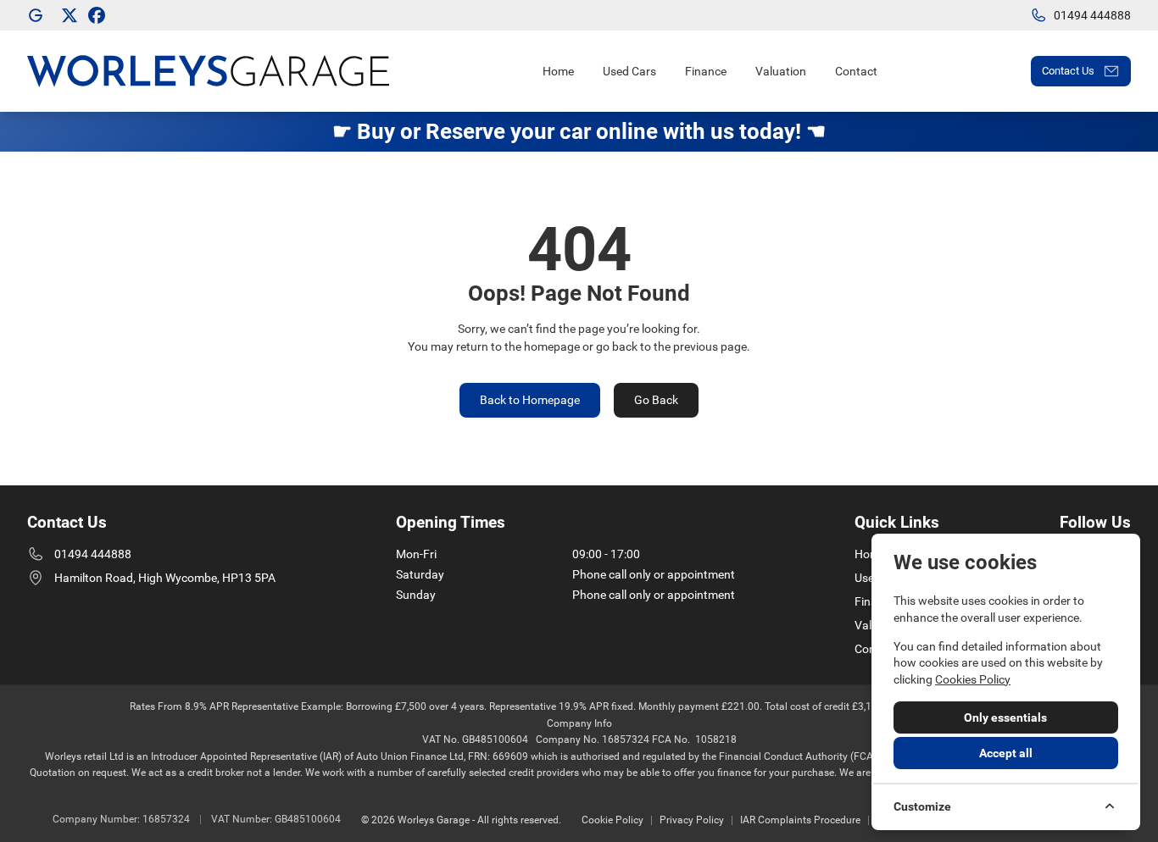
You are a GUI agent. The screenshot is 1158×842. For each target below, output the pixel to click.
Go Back (656, 400)
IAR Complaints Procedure (800, 820)
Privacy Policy (692, 820)
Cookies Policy (972, 679)
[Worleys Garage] (37, 15)
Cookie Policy (612, 820)
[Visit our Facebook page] (96, 15)
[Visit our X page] (69, 15)
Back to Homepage (530, 400)
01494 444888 (92, 554)
